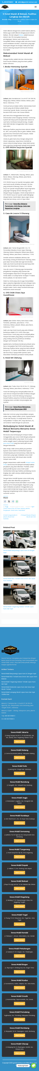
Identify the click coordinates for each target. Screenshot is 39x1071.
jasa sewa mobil (8, 443)
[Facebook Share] (5, 501)
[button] (33, 1065)
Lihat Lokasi (19, 742)
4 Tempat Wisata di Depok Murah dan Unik (28, 516)
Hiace (18, 508)
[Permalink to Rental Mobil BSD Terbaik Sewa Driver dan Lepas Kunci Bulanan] (19, 565)
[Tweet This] (9, 501)
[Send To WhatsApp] (17, 501)
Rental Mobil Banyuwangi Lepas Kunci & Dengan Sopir (18, 673)
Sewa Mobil (21, 510)
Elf (16, 508)
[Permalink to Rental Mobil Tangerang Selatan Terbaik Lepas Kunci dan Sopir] (19, 594)
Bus (13, 508)
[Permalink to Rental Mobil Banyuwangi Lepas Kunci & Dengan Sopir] (19, 539)
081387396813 (10, 716)
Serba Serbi (14, 510)
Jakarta (23, 508)
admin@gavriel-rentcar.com (27, 2)
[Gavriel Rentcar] (5, 7)
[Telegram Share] (13, 501)
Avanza (9, 508)
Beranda (4, 19)
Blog (9, 19)
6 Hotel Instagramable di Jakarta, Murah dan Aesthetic (10, 517)
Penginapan (6, 510)
